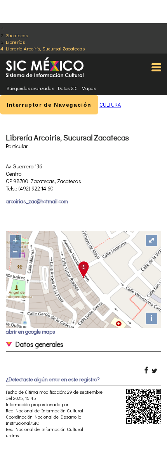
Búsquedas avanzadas (30, 88)
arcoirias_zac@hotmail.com (37, 201)
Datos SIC (68, 88)
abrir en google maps (30, 331)
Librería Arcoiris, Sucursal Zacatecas (45, 48)
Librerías (15, 41)
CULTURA (110, 104)
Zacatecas (17, 35)
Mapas (89, 88)
